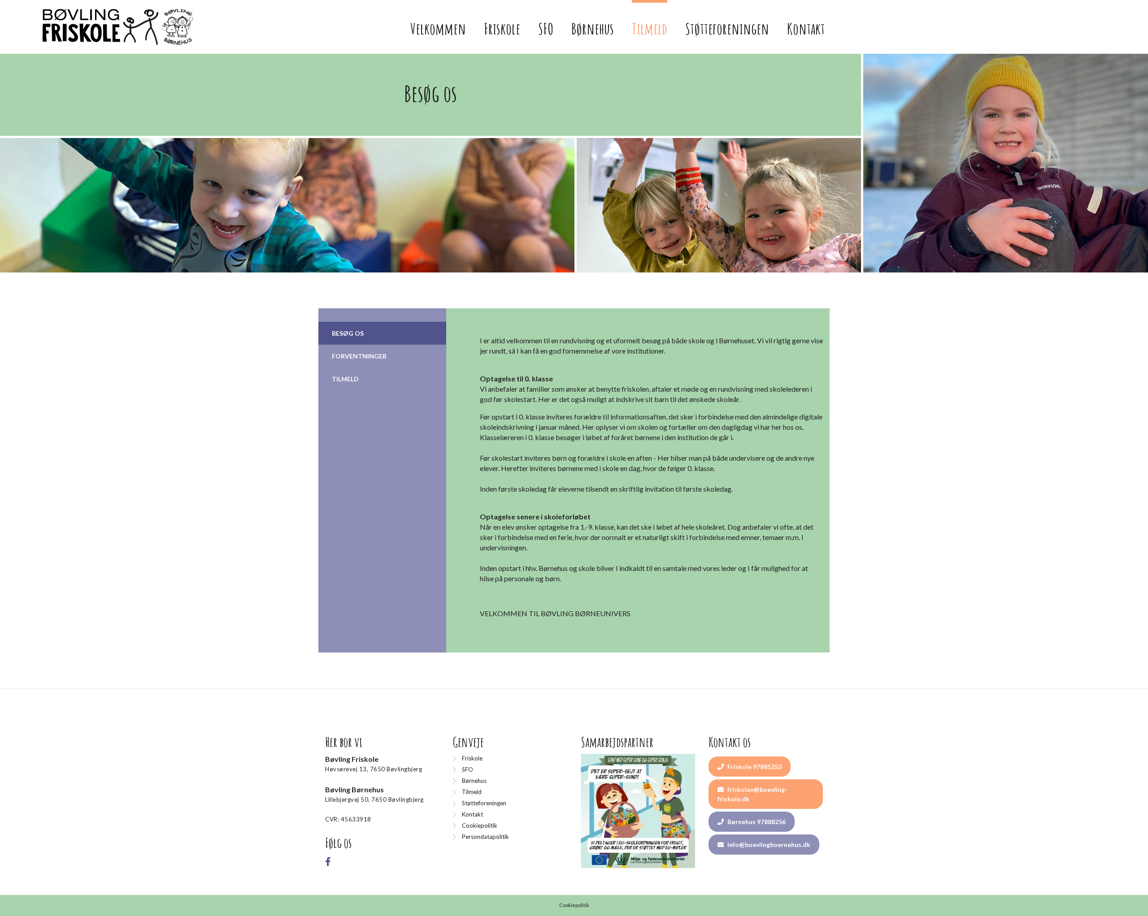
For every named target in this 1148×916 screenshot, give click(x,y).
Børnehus (474, 780)
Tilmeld (472, 791)
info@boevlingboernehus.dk (768, 844)
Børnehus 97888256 (756, 821)
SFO (467, 769)
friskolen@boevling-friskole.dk (752, 794)
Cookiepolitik (479, 825)
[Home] (119, 27)
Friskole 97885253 (754, 766)
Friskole (472, 758)
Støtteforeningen (484, 803)
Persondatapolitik (485, 836)
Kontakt (472, 814)
